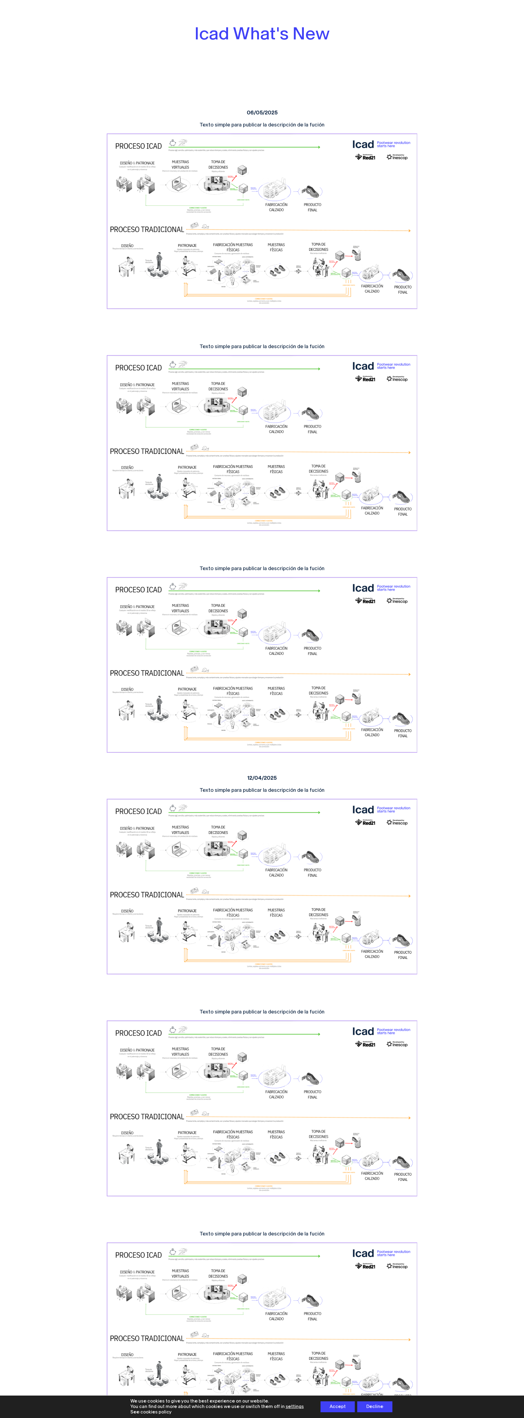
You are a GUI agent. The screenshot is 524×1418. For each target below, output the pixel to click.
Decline (374, 1406)
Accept (338, 1406)
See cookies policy (151, 1412)
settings (295, 1406)
